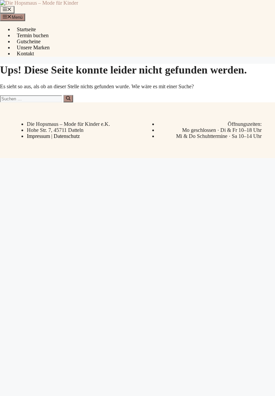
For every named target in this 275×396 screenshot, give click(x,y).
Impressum (39, 136)
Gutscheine (29, 41)
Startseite (26, 29)
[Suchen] (68, 98)
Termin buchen (33, 35)
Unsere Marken (33, 47)
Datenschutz (67, 136)
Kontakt (25, 53)
